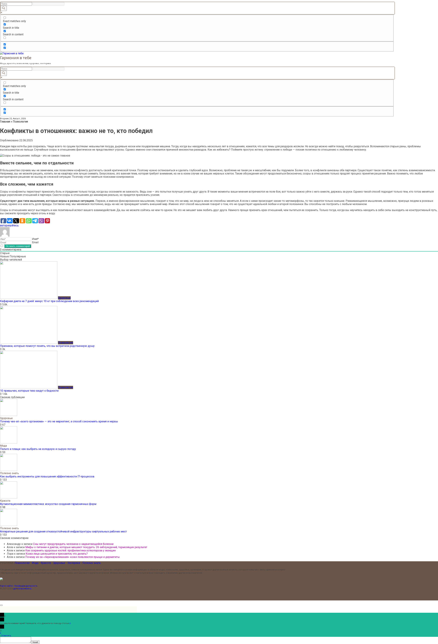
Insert (35, 642)
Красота (46, 563)
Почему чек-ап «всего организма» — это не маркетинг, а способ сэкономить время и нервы (59, 421)
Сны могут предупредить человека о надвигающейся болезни (73, 544)
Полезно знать (91, 563)
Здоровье (59, 563)
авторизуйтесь (9, 225)
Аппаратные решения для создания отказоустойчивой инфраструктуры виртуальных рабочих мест (63, 531)
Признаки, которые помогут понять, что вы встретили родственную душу (47, 346)
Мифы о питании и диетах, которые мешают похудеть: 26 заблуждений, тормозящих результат (86, 547)
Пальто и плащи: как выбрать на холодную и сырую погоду (38, 449)
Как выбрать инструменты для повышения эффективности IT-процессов (47, 476)
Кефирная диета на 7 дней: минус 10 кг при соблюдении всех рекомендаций (49, 301)
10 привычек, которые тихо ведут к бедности (29, 390)
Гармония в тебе (15, 57)
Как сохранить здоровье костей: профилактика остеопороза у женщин (70, 550)
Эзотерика (73, 563)
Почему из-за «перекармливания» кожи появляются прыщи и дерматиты (72, 557)
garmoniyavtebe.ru (22, 588)
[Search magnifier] (3, 8)
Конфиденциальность (26, 586)
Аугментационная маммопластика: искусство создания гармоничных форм (48, 504)
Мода (35, 563)
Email (35, 242)
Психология (22, 563)
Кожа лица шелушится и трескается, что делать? (57, 553)
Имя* (35, 239)
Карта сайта (6, 586)
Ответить (6, 635)
